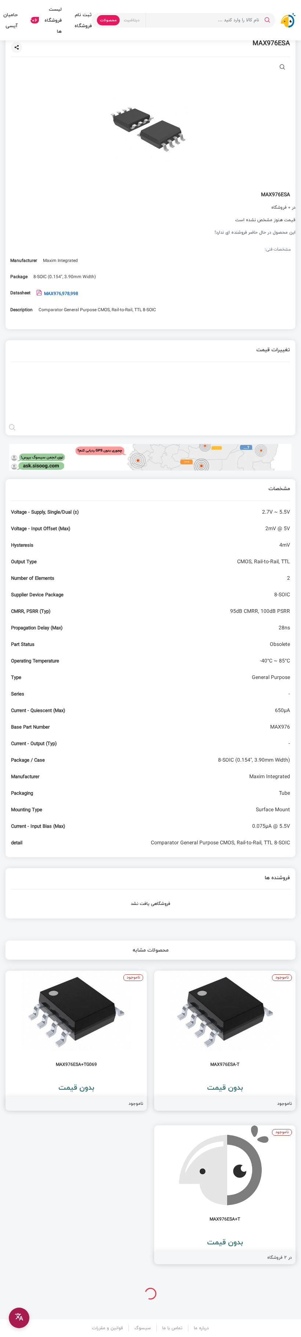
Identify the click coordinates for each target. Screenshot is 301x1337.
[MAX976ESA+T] (224, 1194)
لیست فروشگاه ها (46, 20)
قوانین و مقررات (107, 1328)
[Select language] (19, 1318)
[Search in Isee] (267, 20)
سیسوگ (142, 1328)
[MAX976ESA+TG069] (76, 1041)
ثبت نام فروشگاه (83, 20)
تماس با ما (172, 1328)
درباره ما (201, 1328)
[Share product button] (16, 47)
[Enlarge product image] (282, 68)
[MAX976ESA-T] (224, 1041)
